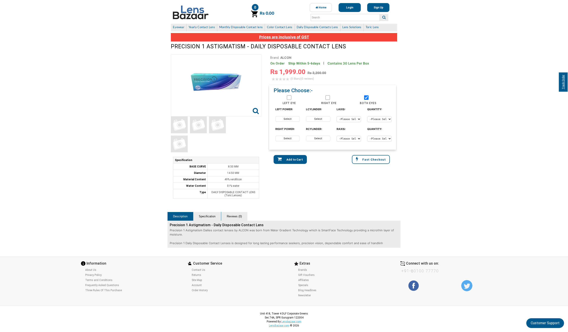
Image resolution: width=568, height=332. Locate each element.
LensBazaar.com (279, 325)
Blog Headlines (307, 290)
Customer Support (545, 323)
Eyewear (178, 27)
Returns (196, 275)
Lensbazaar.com (291, 321)
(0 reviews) (302, 78)
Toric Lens (372, 27)
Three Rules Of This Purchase (103, 290)
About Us (90, 269)
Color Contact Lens (279, 27)
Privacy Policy (93, 275)
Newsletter (304, 295)
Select (287, 119)
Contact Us (198, 269)
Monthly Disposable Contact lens (241, 27)
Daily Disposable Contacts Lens (317, 27)
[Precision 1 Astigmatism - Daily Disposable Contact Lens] (179, 124)
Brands (302, 269)
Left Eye (289, 103)
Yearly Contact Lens (202, 27)
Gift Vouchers (306, 275)
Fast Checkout (374, 159)
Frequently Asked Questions (102, 285)
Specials (303, 285)
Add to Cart (294, 159)
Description (180, 216)
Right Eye (329, 103)
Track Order (563, 82)
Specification (207, 216)
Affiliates (303, 280)
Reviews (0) (234, 216)
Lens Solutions (351, 27)
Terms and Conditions (98, 280)
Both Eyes (368, 103)
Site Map (197, 280)
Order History (200, 290)
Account (197, 285)
